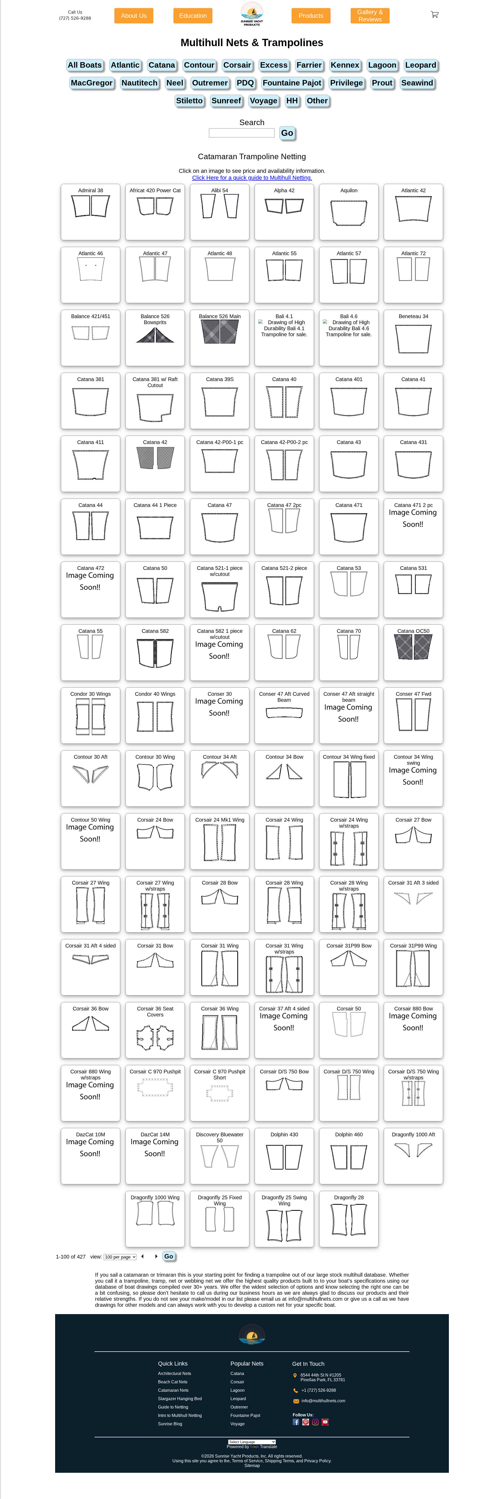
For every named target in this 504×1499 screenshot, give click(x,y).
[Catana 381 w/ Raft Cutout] (155, 430)
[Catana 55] (90, 681)
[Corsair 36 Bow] (90, 1059)
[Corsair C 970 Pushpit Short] (219, 1122)
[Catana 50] (155, 619)
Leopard (238, 1398)
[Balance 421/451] (90, 367)
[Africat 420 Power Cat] (155, 241)
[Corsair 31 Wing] (219, 996)
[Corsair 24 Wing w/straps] (349, 870)
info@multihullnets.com (323, 1401)
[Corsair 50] (349, 1059)
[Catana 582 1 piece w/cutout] (219, 681)
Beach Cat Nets (172, 1382)
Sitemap (252, 1465)
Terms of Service (247, 1461)
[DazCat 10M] (90, 1185)
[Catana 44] (90, 556)
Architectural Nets (174, 1373)
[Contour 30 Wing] (155, 807)
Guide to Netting (173, 1407)
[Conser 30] (219, 744)
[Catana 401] (349, 430)
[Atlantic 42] (413, 241)
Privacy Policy (317, 1461)
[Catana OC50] (413, 681)
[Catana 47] (219, 556)
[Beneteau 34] (413, 367)
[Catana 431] (413, 493)
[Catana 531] (413, 619)
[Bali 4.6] (349, 367)
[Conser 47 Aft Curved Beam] (284, 744)
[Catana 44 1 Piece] (155, 556)
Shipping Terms (279, 1461)
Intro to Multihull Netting (180, 1415)
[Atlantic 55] (284, 304)
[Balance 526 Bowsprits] (155, 367)
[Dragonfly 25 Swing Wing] (284, 1248)
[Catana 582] (155, 681)
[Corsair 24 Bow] (155, 870)
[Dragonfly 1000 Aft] (413, 1185)
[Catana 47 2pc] (284, 556)
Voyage (237, 1424)
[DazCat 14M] (155, 1185)
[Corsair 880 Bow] (413, 1059)
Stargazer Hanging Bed (180, 1398)
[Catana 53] (349, 619)
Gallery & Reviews (370, 15)
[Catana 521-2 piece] (284, 619)
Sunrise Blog (170, 1424)
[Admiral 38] (90, 241)
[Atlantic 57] (349, 304)
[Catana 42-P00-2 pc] (284, 493)
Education (193, 15)
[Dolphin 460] (349, 1185)
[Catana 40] (284, 430)
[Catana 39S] (219, 430)
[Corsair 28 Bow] (219, 933)
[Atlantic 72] (413, 304)
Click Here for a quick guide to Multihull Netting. (252, 177)
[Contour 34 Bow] (284, 807)
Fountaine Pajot (245, 1415)
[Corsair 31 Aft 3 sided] (413, 933)
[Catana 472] (90, 619)
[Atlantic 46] (90, 304)
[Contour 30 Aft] (90, 807)
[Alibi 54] (219, 241)
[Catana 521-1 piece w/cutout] (219, 619)
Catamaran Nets (173, 1390)
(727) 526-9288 (75, 18)
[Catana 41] (413, 430)
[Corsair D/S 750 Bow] (284, 1122)
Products (311, 15)
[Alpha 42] (284, 241)
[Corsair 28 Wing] (284, 933)
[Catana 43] (349, 493)
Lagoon (237, 1390)
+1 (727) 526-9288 (318, 1390)
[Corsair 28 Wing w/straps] (349, 933)
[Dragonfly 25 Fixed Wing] (219, 1248)
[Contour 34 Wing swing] (413, 807)
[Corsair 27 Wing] (90, 933)
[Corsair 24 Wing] (284, 870)
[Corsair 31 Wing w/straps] (284, 996)
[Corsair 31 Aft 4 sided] (90, 996)
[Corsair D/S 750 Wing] (349, 1122)
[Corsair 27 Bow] (413, 870)
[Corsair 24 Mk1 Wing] (219, 870)
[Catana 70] (349, 681)
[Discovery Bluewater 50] (219, 1185)
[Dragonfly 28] (349, 1248)
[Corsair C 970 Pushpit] (155, 1122)
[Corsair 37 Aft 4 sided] (284, 1059)
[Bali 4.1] (284, 367)
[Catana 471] (349, 556)
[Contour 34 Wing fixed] (349, 807)
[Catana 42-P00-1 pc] (219, 493)
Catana (237, 1373)
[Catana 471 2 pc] (413, 556)
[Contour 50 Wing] (90, 870)
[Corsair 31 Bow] (155, 996)
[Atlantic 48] (219, 304)
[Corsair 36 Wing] (219, 1059)
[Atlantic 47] (155, 304)
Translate (268, 1446)
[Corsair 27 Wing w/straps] (155, 933)
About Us (134, 15)
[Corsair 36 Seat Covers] (155, 1059)
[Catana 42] (155, 493)
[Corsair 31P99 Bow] (349, 996)
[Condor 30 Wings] (90, 744)
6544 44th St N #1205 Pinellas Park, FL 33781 (323, 1377)
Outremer (239, 1407)
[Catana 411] (90, 493)
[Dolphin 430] (284, 1185)
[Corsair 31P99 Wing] (413, 996)
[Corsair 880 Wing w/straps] (90, 1122)
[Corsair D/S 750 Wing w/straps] (413, 1122)
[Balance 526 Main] (219, 367)
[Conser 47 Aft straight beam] (349, 744)
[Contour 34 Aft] (219, 807)
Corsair (237, 1382)
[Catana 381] (90, 430)
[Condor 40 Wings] (155, 744)
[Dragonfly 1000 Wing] (155, 1248)
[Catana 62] (284, 681)
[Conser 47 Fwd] (413, 744)
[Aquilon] (349, 241)
